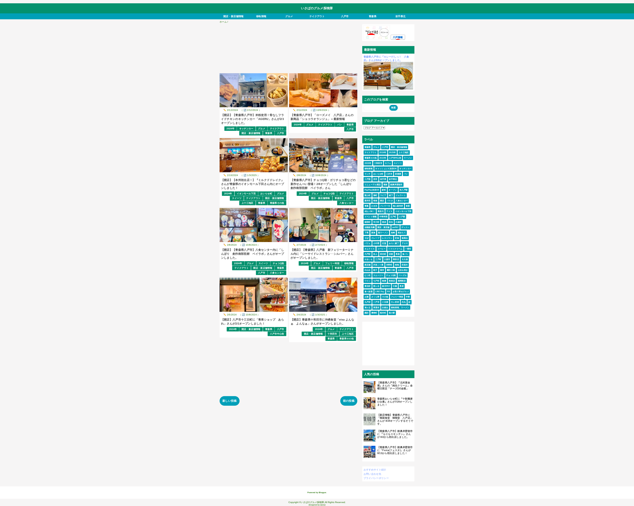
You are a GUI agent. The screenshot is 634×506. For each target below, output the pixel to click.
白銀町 (399, 222)
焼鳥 (397, 265)
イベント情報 (371, 216)
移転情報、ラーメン (400, 307)
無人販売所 (398, 206)
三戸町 (378, 259)
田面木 (405, 265)
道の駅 (392, 313)
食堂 (408, 206)
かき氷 (374, 206)
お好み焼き (403, 270)
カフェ (388, 163)
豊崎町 (374, 313)
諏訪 (367, 313)
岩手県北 (400, 16)
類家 (386, 184)
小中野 (376, 243)
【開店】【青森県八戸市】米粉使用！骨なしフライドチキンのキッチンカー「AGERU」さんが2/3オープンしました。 (252, 119)
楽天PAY (386, 286)
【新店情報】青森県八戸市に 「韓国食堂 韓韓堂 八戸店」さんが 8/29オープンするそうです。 (395, 419)
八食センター (346, 203)
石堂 (384, 243)
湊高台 (405, 238)
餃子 (375, 270)
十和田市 (332, 334)
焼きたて (402, 232)
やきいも (369, 259)
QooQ (322, 505)
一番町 (408, 249)
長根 (398, 254)
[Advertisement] (288, 49)
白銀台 (385, 307)
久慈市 (387, 259)
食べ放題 (369, 291)
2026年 (368, 163)
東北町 (368, 286)
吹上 (375, 254)
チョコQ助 (329, 193)
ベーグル (403, 275)
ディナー (405, 227)
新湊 (373, 232)
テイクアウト (317, 16)
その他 (385, 297)
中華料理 (383, 216)
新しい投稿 (229, 400)
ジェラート (401, 195)
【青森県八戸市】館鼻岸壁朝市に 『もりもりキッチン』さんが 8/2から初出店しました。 (395, 434)
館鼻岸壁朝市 (396, 184)
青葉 (367, 206)
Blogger (322, 492)
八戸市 (345, 16)
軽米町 (383, 313)
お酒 (367, 297)
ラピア (383, 195)
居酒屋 (398, 174)
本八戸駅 (404, 190)
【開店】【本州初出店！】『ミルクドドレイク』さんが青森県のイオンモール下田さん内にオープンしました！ (252, 184)
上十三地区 (247, 203)
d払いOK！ (370, 211)
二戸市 (376, 302)
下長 (367, 232)
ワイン (368, 281)
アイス (389, 211)
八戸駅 (402, 216)
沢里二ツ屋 (378, 265)
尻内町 (383, 254)
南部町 (368, 222)
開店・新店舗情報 (233, 16)
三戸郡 (368, 179)
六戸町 (368, 254)
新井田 (368, 200)
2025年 (392, 152)
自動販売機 (370, 227)
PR (388, 291)
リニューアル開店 (373, 184)
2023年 (382, 158)
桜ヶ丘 (376, 286)
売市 (375, 179)
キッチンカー (246, 128)
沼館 (391, 254)
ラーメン (408, 158)
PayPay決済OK (372, 190)
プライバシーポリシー (376, 478)
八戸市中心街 (277, 334)
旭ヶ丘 (368, 307)
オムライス (370, 249)
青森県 (372, 16)
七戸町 (376, 281)
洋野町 (389, 265)
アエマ (405, 243)
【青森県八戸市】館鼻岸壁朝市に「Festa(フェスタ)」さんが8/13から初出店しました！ (395, 450)
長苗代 (381, 211)
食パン (405, 254)
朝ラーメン (383, 232)
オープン (393, 190)
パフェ (368, 243)
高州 (382, 270)
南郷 (384, 281)
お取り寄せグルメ (401, 291)
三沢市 (389, 174)
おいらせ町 (266, 193)
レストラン (387, 238)
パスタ (390, 200)
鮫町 (384, 190)
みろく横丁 (394, 243)
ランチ (368, 174)
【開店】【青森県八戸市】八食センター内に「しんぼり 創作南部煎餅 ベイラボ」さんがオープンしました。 (252, 253)
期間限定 (402, 281)
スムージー (378, 275)
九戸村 (368, 302)
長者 (402, 286)
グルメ (289, 16)
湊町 (375, 195)
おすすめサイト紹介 (375, 469)
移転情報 (261, 16)
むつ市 (368, 275)
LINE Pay (379, 291)
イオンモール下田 (246, 193)
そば (367, 238)
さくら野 (375, 297)
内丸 (404, 302)
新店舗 (368, 265)
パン (339, 124)
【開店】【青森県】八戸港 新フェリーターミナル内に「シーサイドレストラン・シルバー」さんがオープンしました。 (322, 253)
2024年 (230, 128)
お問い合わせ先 (372, 474)
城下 (391, 195)
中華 (408, 297)
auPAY (395, 227)
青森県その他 (277, 203)
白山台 (368, 270)
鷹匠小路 (391, 270)
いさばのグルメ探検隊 (317, 8)
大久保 (405, 259)
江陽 (395, 286)
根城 (375, 200)
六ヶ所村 (395, 302)
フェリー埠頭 (332, 263)
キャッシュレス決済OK (386, 168)
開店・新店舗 (383, 227)
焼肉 (384, 222)
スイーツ (236, 198)
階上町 (368, 195)
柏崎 (393, 232)
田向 (391, 222)
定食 (397, 238)
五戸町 (393, 216)
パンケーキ (385, 206)
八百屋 (385, 302)
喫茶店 (396, 259)
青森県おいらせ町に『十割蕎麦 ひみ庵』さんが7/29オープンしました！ (396, 401)
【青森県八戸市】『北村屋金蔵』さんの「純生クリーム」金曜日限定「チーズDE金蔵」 (395, 385)
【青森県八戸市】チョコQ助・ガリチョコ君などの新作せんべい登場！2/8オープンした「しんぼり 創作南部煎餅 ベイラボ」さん (323, 184)
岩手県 (383, 179)
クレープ (375, 238)
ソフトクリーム (395, 249)
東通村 (376, 307)
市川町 (376, 222)
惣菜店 (392, 281)
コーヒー (381, 249)
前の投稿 (348, 400)
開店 (382, 200)
